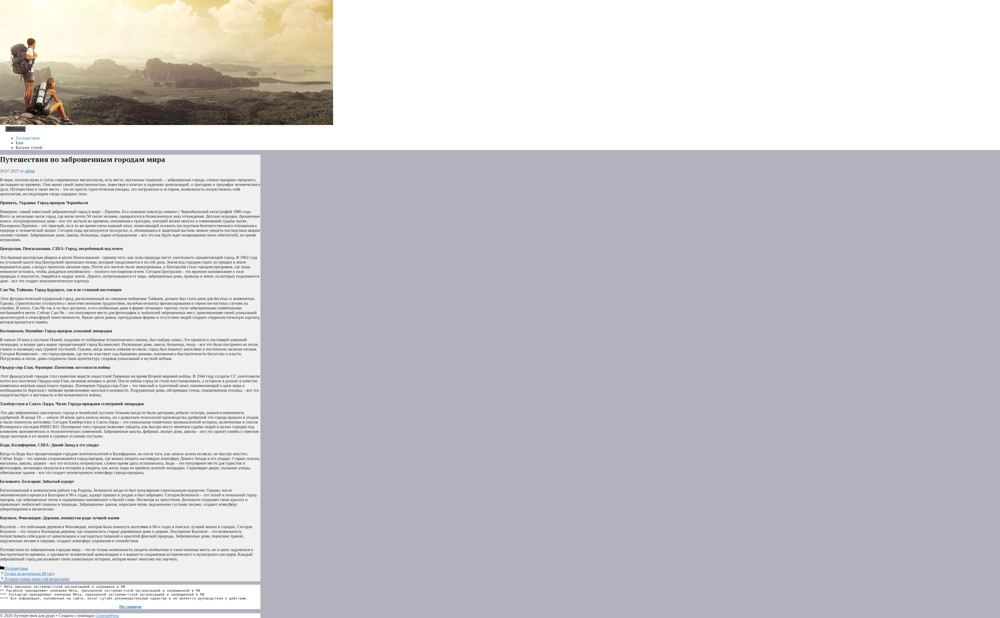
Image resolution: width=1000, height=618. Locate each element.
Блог (20, 143)
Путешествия (27, 138)
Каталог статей (29, 147)
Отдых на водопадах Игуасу (29, 573)
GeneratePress (107, 615)
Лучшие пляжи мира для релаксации (37, 579)
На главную (130, 606)
